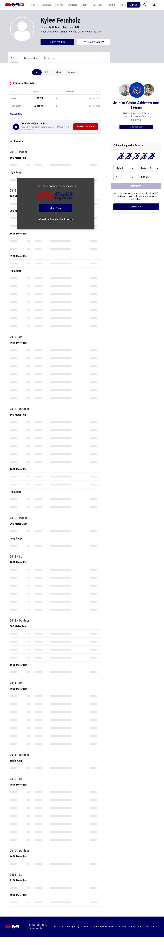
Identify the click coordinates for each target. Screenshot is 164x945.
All (37, 72)
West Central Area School (54, 31)
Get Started (136, 126)
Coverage (97, 5)
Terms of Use (89, 926)
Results (34, 5)
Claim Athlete (57, 41)
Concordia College (50, 27)
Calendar (60, 5)
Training (110, 5)
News (49, 58)
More (138, 5)
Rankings (46, 5)
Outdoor (71, 72)
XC (46, 72)
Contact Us (58, 926)
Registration (125, 5)
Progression (30, 58)
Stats (14, 58)
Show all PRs (16, 114)
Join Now (136, 206)
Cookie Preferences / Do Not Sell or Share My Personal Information (128, 926)
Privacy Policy (73, 926)
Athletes (72, 5)
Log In (69, 219)
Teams (85, 5)
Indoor (58, 72)
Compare (136, 185)
